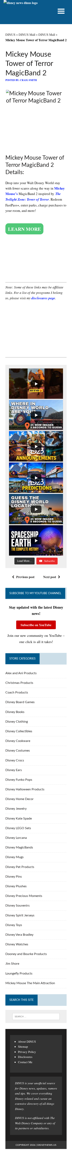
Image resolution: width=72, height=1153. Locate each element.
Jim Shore (12, 963)
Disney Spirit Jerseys (19, 915)
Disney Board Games (20, 702)
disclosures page (43, 298)
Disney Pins (13, 876)
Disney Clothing (16, 721)
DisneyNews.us (46, 1145)
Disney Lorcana (16, 837)
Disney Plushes (16, 886)
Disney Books (14, 712)
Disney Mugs (14, 857)
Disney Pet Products (19, 867)
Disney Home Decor (19, 799)
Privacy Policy (27, 1052)
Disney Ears (13, 770)
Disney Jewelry (16, 808)
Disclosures (25, 1057)
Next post (49, 576)
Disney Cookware (17, 741)
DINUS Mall (27, 34)
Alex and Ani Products (21, 673)
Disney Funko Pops (18, 779)
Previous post (25, 576)
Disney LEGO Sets (18, 828)
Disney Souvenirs (17, 905)
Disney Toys (13, 925)
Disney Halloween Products (24, 789)
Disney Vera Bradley (19, 934)
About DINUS (27, 1041)
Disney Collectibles (18, 731)
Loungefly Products (18, 973)
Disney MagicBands (19, 847)
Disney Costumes (17, 750)
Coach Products (16, 692)
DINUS (10, 34)
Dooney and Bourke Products (26, 954)
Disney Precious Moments (23, 896)
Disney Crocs (14, 760)
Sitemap (23, 1046)
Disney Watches (16, 944)
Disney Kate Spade (18, 818)
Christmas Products (19, 682)
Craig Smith (28, 80)
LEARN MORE (24, 228)
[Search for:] (35, 1016)
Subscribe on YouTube (36, 625)
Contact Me (25, 1062)
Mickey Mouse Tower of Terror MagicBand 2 (29, 64)
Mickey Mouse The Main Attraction (30, 983)
